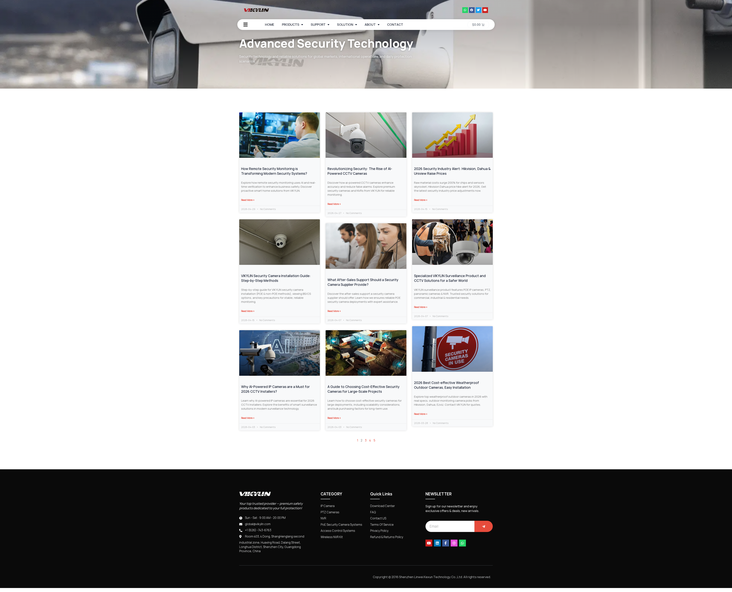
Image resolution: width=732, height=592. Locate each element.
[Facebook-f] (445, 543)
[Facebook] (472, 10)
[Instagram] (454, 543)
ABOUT (370, 24)
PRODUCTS (290, 24)
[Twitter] (478, 10)
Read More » (247, 200)
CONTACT (395, 24)
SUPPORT (318, 24)
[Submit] (483, 526)
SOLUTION (345, 24)
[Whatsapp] (465, 10)
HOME (269, 24)
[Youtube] (485, 10)
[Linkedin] (437, 543)
